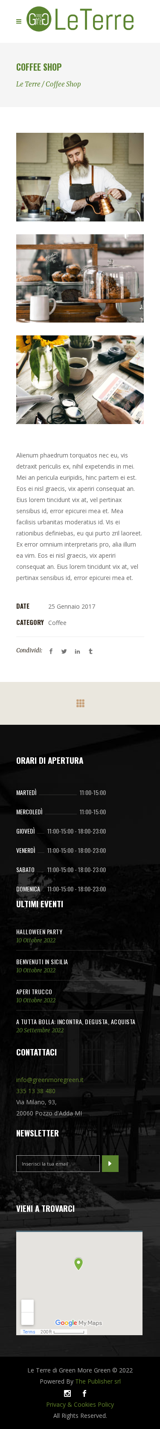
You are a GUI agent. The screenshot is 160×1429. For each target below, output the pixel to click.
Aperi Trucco (34, 991)
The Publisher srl (98, 1381)
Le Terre (28, 84)
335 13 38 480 (35, 1091)
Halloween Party (39, 931)
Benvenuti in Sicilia (42, 961)
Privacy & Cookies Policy (80, 1404)
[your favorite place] (80, 278)
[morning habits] (80, 379)
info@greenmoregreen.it (50, 1080)
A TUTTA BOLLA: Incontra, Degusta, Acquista (76, 1021)
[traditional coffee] (80, 177)
